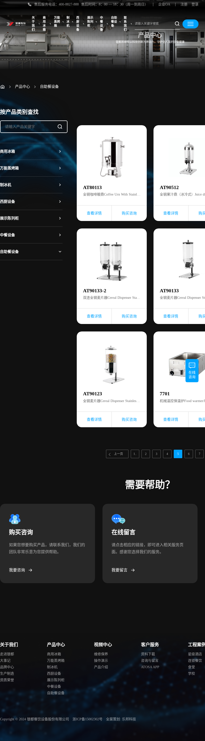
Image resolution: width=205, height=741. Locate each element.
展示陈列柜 (90, 21)
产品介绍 (101, 667)
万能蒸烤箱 (57, 21)
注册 (184, 4)
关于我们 (33, 23)
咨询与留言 (149, 660)
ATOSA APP (150, 667)
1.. (135, 454)
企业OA (164, 4)
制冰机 (68, 21)
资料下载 (148, 654)
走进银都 (7, 654)
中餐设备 (101, 23)
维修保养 (101, 654)
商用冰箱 (44, 23)
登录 (195, 4)
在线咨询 (192, 374)
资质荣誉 (7, 680)
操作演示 (101, 660)
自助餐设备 (114, 21)
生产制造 (7, 673)
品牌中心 (7, 667)
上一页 (118, 454)
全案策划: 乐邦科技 (121, 719)
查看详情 (94, 213)
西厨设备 (77, 23)
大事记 (5, 660)
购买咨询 (129, 213)
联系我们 (125, 23)
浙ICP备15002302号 (87, 719)
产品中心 (22, 87)
